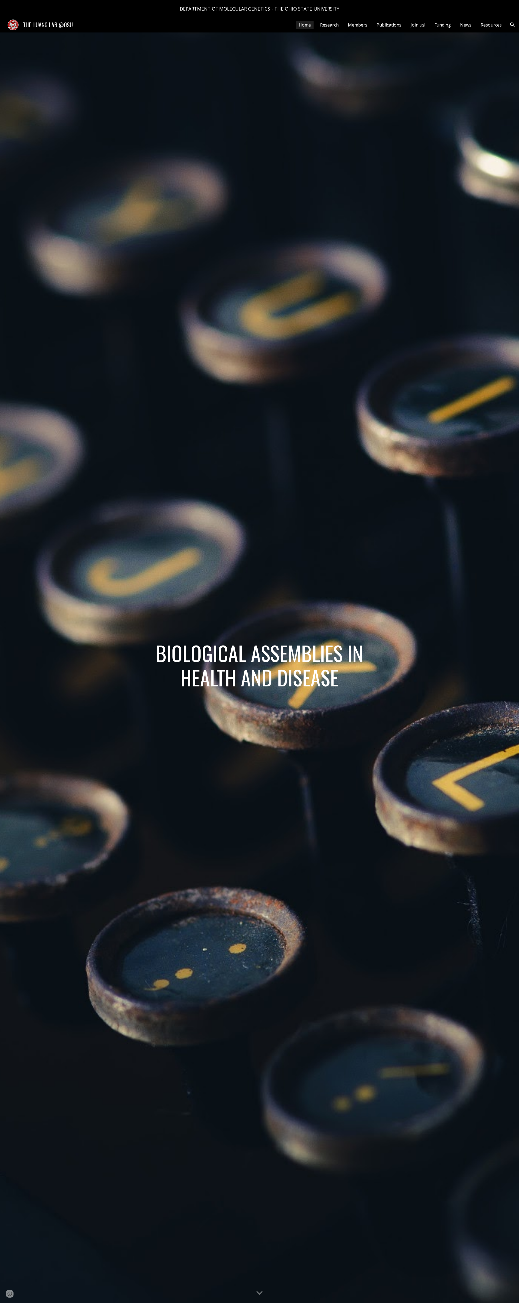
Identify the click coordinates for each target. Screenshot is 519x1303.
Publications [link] (389, 25)
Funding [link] (442, 25)
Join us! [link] (418, 25)
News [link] (465, 25)
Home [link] (305, 25)
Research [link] (329, 25)
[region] (259, 8)
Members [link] (357, 25)
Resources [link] (491, 25)
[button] (512, 24)
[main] (259, 667)
